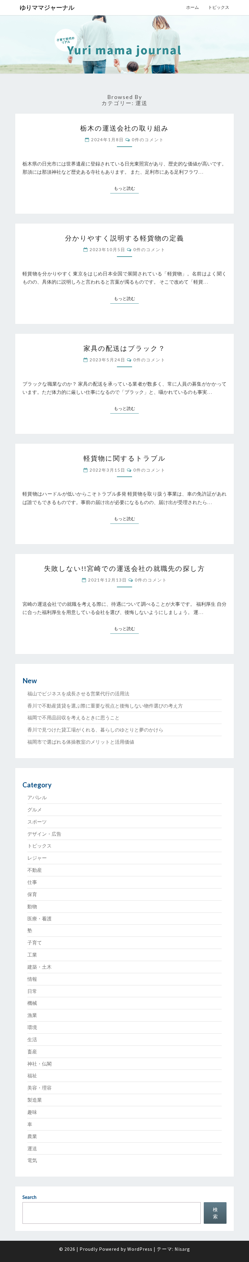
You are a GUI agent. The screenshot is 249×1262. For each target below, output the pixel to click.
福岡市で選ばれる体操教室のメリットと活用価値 (80, 742)
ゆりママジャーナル (47, 7)
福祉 (32, 1076)
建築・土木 (39, 967)
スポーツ (37, 822)
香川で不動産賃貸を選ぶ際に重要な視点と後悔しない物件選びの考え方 (105, 706)
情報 (32, 979)
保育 (32, 894)
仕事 (32, 882)
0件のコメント (148, 139)
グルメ (34, 810)
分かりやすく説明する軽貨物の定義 (124, 238)
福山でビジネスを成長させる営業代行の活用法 (78, 694)
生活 (32, 1039)
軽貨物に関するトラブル (125, 458)
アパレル (37, 797)
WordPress (139, 1249)
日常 (32, 991)
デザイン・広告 (44, 834)
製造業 (34, 1100)
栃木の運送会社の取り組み (124, 128)
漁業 (32, 1015)
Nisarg (182, 1249)
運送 (32, 1148)
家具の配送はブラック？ (124, 348)
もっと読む (126, 188)
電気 (32, 1160)
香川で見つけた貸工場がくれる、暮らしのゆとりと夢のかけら (95, 730)
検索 (215, 1212)
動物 (32, 906)
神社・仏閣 (39, 1064)
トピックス (218, 7)
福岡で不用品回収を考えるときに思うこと (73, 718)
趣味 (32, 1112)
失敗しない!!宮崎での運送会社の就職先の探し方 (124, 568)
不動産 (34, 870)
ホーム (192, 7)
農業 (32, 1136)
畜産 (32, 1052)
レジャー (37, 858)
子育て (34, 943)
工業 (32, 955)
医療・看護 (39, 919)
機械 (32, 1003)
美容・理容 (39, 1088)
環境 (32, 1027)
